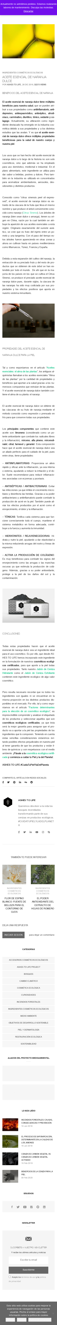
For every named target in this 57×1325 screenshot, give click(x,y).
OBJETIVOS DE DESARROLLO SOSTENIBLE (28, 1023)
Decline (21, 1319)
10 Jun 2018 (26, 1126)
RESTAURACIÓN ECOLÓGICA (28, 1037)
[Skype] (49, 832)
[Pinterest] (37, 1207)
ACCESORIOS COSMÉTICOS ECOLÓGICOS (28, 960)
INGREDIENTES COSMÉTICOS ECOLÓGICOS (22, 73)
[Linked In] (44, 1207)
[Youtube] (36, 832)
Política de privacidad (39, 1319)
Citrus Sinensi (30, 212)
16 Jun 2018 (26, 1146)
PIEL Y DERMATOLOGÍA (28, 1030)
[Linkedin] (31, 832)
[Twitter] (24, 832)
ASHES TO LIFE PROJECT (28, 967)
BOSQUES (28, 974)
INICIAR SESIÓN (13, 935)
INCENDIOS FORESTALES (28, 1002)
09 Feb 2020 (27, 1178)
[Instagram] (43, 832)
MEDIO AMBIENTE (28, 1016)
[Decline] (53, 1313)
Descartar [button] (28, 11)
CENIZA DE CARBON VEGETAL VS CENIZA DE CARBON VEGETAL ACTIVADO (36, 1157)
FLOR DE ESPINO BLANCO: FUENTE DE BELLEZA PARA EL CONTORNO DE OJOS (14, 905)
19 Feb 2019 (27, 1163)
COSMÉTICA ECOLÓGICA (28, 988)
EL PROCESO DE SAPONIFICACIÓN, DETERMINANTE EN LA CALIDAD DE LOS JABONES (37, 1140)
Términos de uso (28, 1277)
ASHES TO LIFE (14, 85)
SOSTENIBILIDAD (28, 1044)
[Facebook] (19, 832)
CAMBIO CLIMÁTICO (28, 981)
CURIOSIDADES (28, 995)
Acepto (10, 1319)
